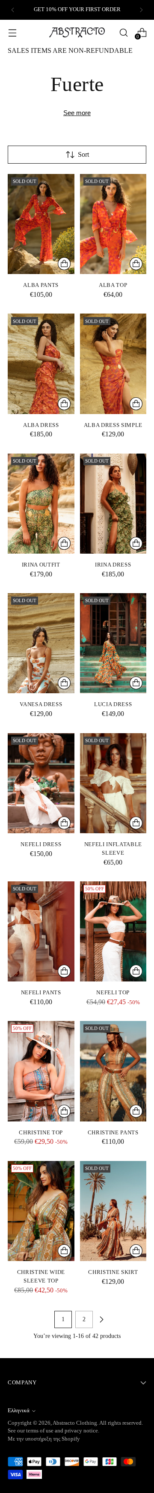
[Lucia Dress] (113, 643)
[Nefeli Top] (113, 931)
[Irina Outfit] (41, 504)
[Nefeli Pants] (41, 931)
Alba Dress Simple (113, 425)
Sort (83, 154)
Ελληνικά (19, 1411)
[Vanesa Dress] (41, 643)
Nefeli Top (113, 992)
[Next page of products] (101, 1319)
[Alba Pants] (41, 224)
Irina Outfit (41, 564)
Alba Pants (41, 285)
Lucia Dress (113, 704)
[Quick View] (64, 263)
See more (77, 112)
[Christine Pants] (113, 1071)
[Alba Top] (113, 224)
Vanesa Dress (41, 704)
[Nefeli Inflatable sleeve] (113, 783)
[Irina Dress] (113, 504)
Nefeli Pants (41, 992)
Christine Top (41, 1132)
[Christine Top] (41, 1071)
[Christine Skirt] (113, 1211)
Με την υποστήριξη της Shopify (44, 1439)
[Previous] (12, 10)
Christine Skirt (113, 1272)
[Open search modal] (123, 32)
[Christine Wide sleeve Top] (41, 1211)
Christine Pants (113, 1132)
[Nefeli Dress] (41, 783)
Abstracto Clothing (75, 1423)
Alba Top (113, 285)
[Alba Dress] (41, 364)
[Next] (141, 10)
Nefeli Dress (41, 844)
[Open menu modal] (12, 32)
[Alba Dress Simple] (113, 364)
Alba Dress (41, 425)
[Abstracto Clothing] (77, 32)
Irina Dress (113, 564)
